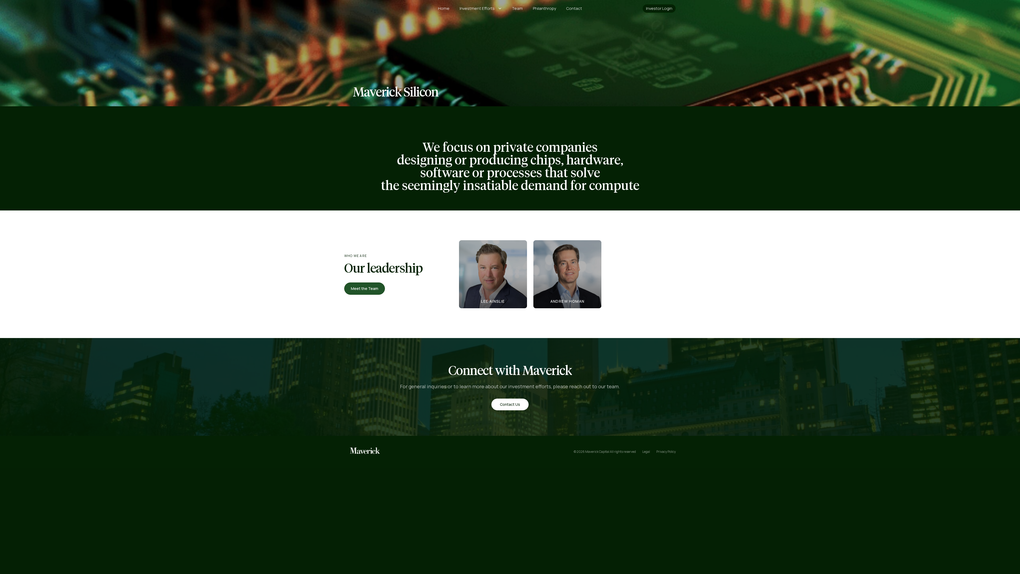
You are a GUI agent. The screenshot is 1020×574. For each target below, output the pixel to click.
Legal (646, 452)
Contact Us (510, 404)
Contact (574, 8)
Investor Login (659, 8)
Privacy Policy (666, 452)
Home (443, 8)
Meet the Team (364, 288)
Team (517, 8)
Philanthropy (544, 8)
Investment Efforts (477, 8)
